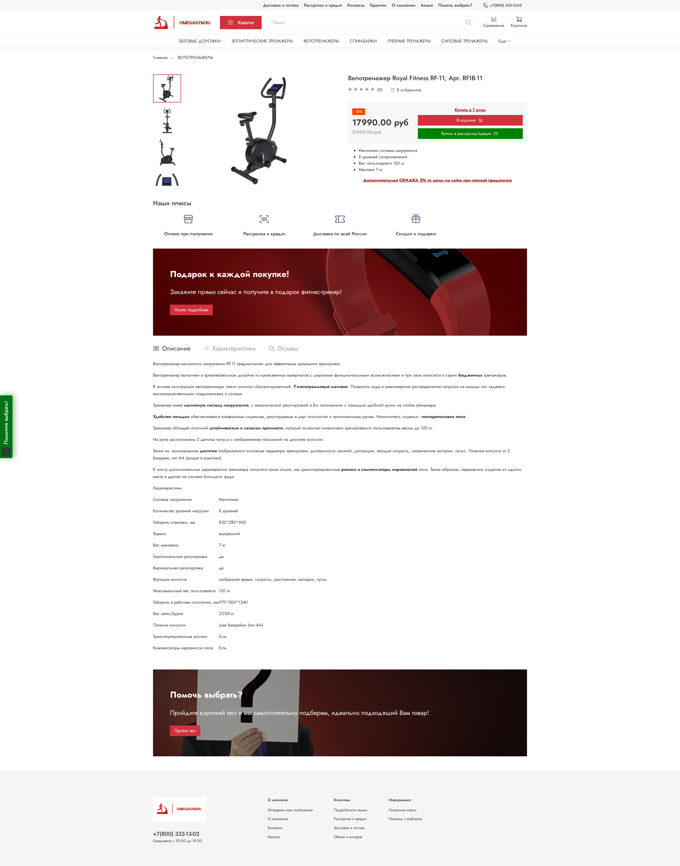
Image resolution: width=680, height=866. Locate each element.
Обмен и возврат (348, 836)
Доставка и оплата (281, 5)
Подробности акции (350, 810)
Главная (160, 57)
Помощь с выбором (405, 818)
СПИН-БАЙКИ (363, 41)
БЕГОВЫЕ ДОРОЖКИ (199, 41)
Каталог (246, 22)
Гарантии (378, 5)
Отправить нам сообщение (290, 810)
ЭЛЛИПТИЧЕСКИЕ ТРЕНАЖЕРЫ (262, 41)
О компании (403, 5)
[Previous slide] (194, 130)
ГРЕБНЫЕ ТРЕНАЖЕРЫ (409, 41)
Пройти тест (185, 731)
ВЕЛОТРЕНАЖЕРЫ (321, 41)
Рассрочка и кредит (323, 5)
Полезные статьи (402, 810)
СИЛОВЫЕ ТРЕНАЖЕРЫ (464, 41)
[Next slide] (167, 179)
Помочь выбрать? (455, 5)
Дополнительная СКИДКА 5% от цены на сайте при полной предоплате (437, 180)
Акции (427, 5)
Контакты (356, 5)
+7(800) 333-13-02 (506, 5)
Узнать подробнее (191, 310)
